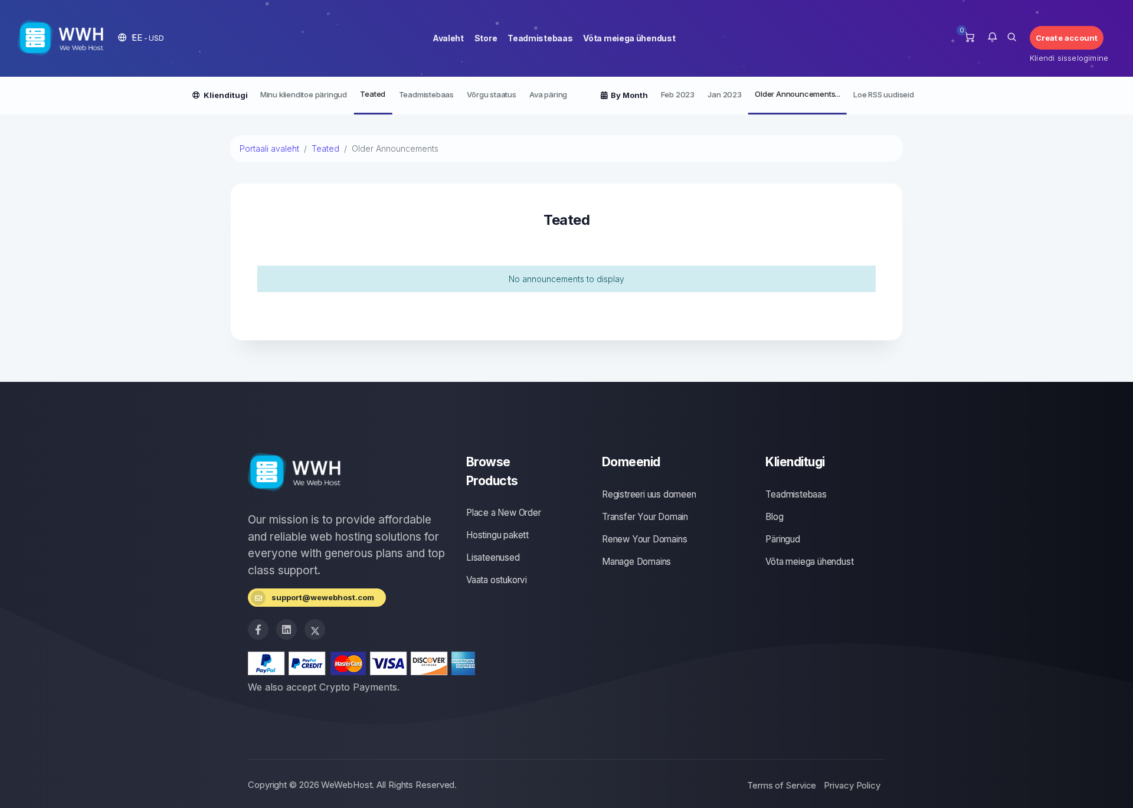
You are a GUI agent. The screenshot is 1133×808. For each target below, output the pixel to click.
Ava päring (548, 94)
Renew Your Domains (644, 539)
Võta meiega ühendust (629, 38)
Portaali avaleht (269, 148)
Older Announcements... (797, 94)
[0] (969, 37)
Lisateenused (493, 557)
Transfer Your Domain (645, 516)
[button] (141, 37)
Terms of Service (781, 785)
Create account (1067, 37)
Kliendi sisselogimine (1066, 58)
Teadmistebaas (539, 38)
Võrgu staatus (491, 94)
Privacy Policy (852, 785)
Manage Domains (636, 561)
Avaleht (448, 38)
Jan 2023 (724, 94)
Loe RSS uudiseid (883, 94)
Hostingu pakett (497, 535)
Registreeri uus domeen (649, 494)
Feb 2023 (678, 94)
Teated (372, 94)
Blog (774, 516)
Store (485, 38)
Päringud (782, 539)
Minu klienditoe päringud (303, 94)
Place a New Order (503, 512)
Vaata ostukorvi (496, 579)
